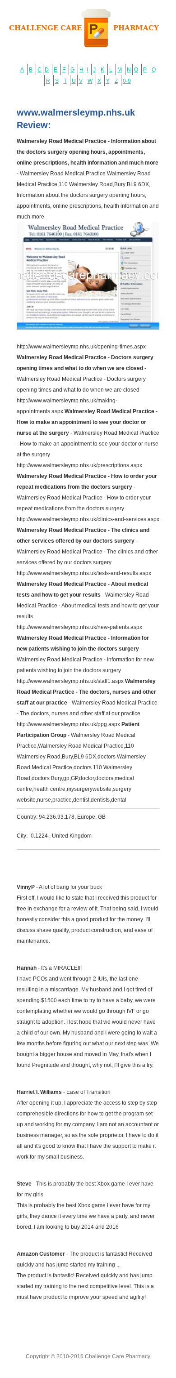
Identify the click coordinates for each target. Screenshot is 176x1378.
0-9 (127, 81)
